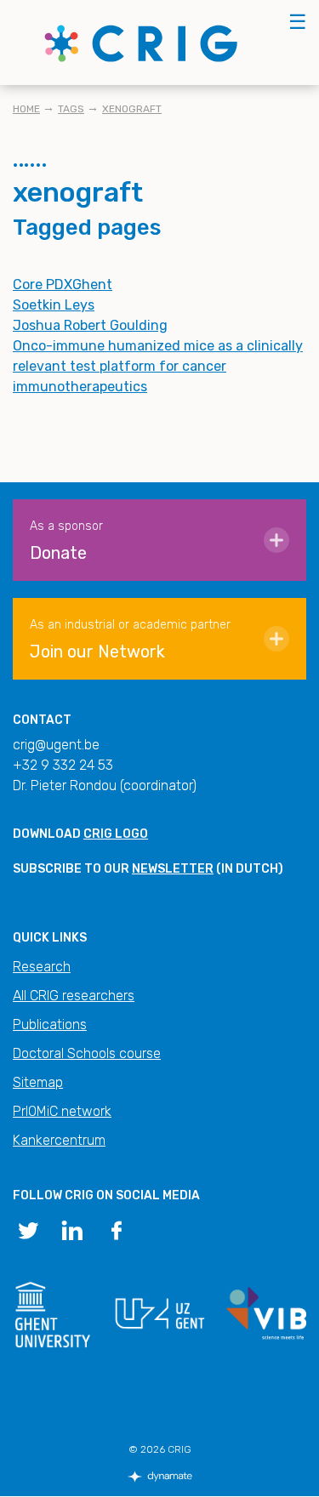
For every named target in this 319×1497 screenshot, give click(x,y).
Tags (71, 109)
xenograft (132, 109)
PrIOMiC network (62, 1111)
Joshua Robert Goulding (90, 325)
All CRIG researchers (73, 996)
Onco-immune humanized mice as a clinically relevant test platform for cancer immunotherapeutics (158, 366)
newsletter (173, 869)
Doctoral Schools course (87, 1053)
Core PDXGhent (62, 284)
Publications (50, 1024)
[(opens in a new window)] (28, 1229)
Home (26, 109)
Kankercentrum (59, 1140)
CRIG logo (115, 834)
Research (42, 967)
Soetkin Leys (53, 305)
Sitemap (38, 1082)
